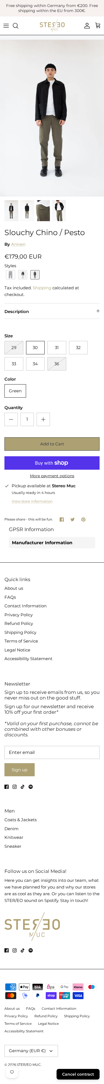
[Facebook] (6, 787)
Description (16, 311)
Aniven (18, 244)
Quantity (13, 407)
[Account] (86, 26)
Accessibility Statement (28, 658)
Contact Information (25, 605)
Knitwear (13, 837)
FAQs (10, 597)
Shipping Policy (20, 632)
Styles (10, 265)
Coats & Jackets (20, 819)
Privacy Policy (18, 614)
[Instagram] (14, 787)
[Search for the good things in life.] (18, 26)
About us (13, 588)
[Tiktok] (23, 787)
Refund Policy (18, 623)
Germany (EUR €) (27, 1050)
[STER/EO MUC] (52, 25)
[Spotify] (31, 787)
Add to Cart (52, 444)
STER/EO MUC (29, 1064)
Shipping (42, 287)
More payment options (52, 476)
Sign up (19, 769)
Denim (11, 828)
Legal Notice (17, 650)
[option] (52, 118)
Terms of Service (21, 641)
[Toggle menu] (6, 26)
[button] (10, 275)
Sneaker (12, 846)
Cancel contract (78, 1074)
